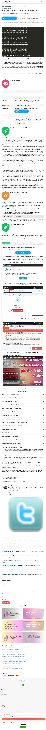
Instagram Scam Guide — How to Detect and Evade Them (17, 654)
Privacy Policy (32, 23)
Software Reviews (4, 695)
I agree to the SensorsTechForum (11, 716)
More (2, 702)
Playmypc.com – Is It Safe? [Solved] (13, 649)
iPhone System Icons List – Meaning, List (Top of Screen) (15, 651)
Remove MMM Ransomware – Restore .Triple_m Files (18, 167)
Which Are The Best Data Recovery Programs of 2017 (18, 647)
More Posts (10, 492)
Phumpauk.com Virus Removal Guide (13, 663)
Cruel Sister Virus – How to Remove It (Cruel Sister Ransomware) (18, 569)
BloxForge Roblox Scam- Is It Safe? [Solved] (15, 658)
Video (2, 697)
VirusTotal (4, 463)
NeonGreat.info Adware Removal (10, 574)
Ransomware (8, 6)
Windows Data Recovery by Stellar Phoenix (24, 118)
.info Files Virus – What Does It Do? (34, 73)
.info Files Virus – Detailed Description (17, 73)
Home (3, 6)
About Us (11, 477)
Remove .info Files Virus (6, 75)
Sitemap (2, 691)
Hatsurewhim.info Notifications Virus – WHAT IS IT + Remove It (18, 546)
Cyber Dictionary (4, 694)
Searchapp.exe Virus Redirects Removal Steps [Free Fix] (16, 661)
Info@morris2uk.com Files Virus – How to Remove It (15, 540)
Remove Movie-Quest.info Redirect (11, 560)
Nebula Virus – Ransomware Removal (12, 565)
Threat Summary (5, 73)
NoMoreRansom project (15, 463)
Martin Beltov (6, 13)
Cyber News (3, 693)
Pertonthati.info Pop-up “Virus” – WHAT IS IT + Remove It (16, 555)
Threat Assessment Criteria (37, 259)
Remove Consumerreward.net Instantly (14, 668)
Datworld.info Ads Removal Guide (11, 551)
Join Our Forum (18, 115)
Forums (2, 698)
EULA (26, 23)
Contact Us (3, 706)
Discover (3, 689)
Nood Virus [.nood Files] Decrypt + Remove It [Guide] (14, 656)
